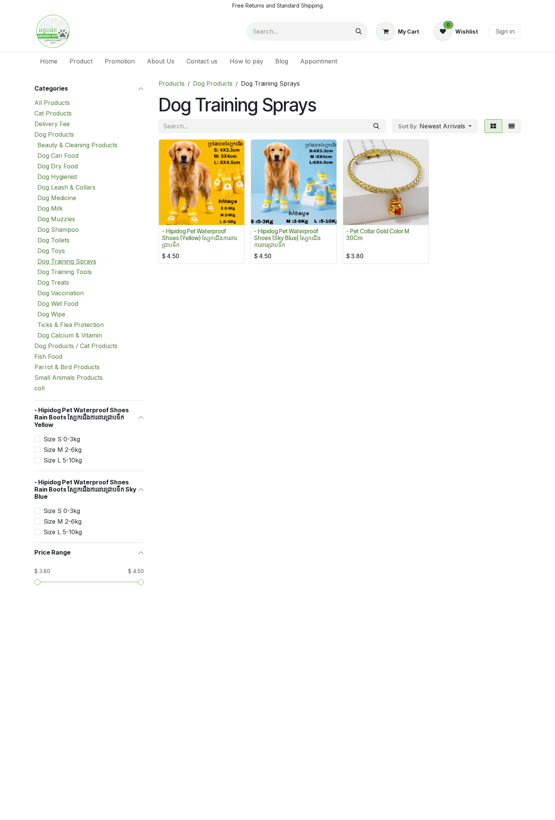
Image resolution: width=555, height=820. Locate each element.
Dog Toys (51, 250)
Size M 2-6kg (62, 449)
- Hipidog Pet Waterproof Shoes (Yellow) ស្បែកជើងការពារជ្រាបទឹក (199, 238)
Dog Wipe (51, 314)
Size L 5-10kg (62, 460)
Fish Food (48, 356)
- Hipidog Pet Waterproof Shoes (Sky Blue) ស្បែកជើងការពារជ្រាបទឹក (287, 238)
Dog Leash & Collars (66, 187)
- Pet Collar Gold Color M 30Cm (377, 235)
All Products (52, 102)
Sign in (505, 31)
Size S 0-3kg (61, 439)
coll (39, 388)
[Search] (358, 31)
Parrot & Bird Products (67, 367)
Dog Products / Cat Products (75, 346)
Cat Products (53, 113)
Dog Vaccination (60, 293)
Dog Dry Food (57, 166)
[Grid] (493, 126)
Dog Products (54, 134)
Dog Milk (50, 208)
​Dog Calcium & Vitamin (69, 335)
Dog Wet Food (57, 303)
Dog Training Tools (64, 272)
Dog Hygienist (57, 176)
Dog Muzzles (56, 219)
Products (172, 83)
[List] (511, 126)
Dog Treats (53, 282)
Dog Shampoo (58, 229)
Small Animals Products (68, 377)
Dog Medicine (56, 198)
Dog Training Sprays (66, 261)
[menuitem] (48, 61)
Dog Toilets (53, 240)
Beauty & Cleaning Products (77, 145)
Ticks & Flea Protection (70, 324)
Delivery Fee (52, 124)
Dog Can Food (58, 155)
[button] (435, 126)
